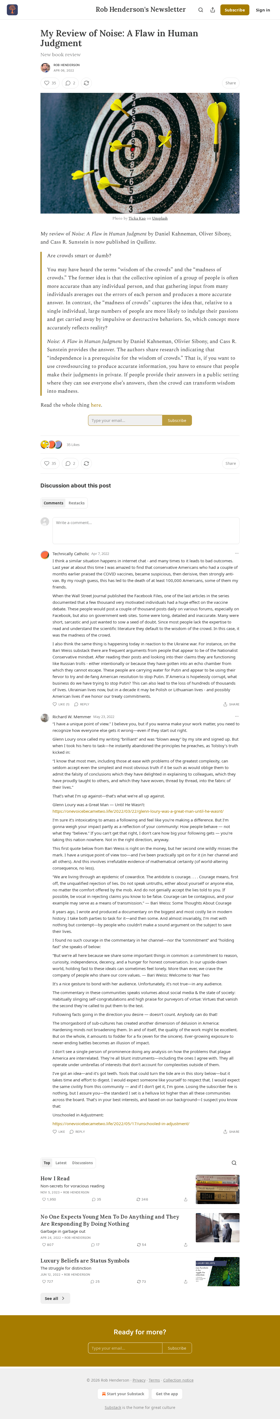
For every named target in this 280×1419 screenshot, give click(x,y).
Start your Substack (125, 1393)
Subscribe (235, 10)
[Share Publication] (212, 9)
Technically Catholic (70, 553)
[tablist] (64, 503)
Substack (113, 1407)
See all (51, 1298)
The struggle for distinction (65, 1268)
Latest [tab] (61, 1162)
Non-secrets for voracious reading (72, 1186)
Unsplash (160, 218)
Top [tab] (47, 1162)
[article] (140, 1189)
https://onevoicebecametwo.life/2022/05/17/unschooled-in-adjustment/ (120, 1123)
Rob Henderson (67, 65)
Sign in (263, 10)
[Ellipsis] (236, 553)
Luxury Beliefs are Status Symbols (84, 1260)
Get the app (167, 1393)
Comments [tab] (53, 503)
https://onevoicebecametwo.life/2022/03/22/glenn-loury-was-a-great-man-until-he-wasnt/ (138, 811)
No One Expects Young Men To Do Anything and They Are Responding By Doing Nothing (109, 1220)
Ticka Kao (137, 218)
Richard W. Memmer (71, 716)
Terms (154, 1380)
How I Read (55, 1178)
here (96, 405)
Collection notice (178, 1380)
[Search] (200, 9)
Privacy (139, 1380)
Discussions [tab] (82, 1162)
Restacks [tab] (76, 503)
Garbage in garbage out (62, 1231)
